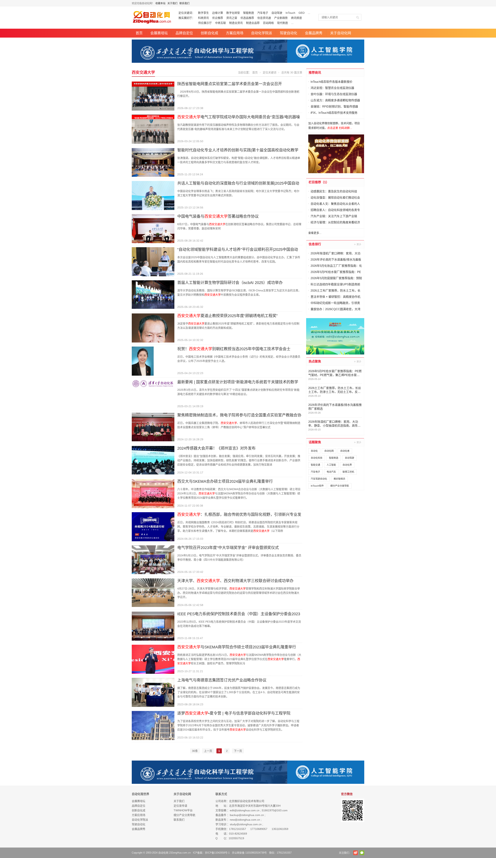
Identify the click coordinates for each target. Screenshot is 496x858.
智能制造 (248, 12)
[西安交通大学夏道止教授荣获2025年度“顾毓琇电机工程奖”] (153, 327)
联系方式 (221, 794)
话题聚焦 (315, 442)
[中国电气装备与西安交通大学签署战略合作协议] (153, 228)
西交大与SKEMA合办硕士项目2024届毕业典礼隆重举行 (225, 481)
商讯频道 (296, 17)
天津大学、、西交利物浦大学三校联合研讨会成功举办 (235, 581)
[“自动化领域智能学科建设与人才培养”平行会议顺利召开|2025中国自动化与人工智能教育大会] (153, 261)
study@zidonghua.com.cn (246, 824)
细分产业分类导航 (339, 486)
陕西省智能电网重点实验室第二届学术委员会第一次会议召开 (229, 84)
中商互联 (220, 22)
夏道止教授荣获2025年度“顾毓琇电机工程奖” (227, 316)
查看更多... (314, 232)
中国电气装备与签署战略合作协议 (218, 216)
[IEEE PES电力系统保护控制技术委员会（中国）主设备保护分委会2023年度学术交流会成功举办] (153, 625)
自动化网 (329, 451)
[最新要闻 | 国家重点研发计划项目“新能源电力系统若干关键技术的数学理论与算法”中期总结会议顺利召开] (153, 383)
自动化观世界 (140, 794)
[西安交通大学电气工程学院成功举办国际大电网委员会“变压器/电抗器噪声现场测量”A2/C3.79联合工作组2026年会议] (153, 129)
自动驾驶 (276, 12)
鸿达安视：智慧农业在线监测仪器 (332, 88)
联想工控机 (348, 472)
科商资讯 (203, 17)
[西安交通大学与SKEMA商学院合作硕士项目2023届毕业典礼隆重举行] (153, 659)
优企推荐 (217, 17)
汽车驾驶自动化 (319, 479)
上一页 (208, 750)
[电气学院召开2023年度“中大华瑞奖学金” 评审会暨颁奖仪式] (153, 559)
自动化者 (345, 451)
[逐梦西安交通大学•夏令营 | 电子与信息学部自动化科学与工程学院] (153, 725)
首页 (139, 33)
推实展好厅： (186, 17)
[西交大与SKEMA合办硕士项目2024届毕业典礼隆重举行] (153, 493)
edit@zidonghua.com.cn (244, 810)
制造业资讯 (236, 22)
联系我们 (184, 3)
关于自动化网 (340, 33)
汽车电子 (262, 12)
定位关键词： (186, 12)
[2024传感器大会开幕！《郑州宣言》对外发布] (153, 459)
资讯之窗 (231, 17)
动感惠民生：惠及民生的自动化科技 (334, 191)
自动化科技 (316, 458)
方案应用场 (234, 33)
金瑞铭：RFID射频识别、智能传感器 (334, 106)
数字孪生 (203, 12)
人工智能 (331, 465)
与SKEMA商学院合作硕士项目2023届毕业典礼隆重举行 (236, 647)
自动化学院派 (261, 33)
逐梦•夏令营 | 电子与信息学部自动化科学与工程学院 (233, 713)
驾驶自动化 (288, 33)
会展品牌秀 (313, 33)
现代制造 (282, 22)
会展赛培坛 (159, 33)
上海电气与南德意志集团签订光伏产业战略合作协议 (221, 680)
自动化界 (347, 465)
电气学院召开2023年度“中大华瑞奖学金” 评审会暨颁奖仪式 (228, 548)
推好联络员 (339, 479)
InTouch (290, 12)
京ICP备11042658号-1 (217, 852)
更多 (358, 244)
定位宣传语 (180, 805)
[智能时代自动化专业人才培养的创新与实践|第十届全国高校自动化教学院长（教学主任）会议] (153, 162)
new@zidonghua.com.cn (245, 819)
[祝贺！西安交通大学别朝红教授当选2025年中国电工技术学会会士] (143, 360)
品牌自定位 (184, 33)
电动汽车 (331, 472)
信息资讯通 (264, 17)
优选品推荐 (247, 17)
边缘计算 (217, 12)
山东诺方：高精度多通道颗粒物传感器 (335, 100)
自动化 (314, 451)
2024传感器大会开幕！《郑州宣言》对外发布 (216, 448)
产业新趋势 (281, 17)
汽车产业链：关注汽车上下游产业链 (334, 216)
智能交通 (315, 465)
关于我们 (172, 3)
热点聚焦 (315, 361)
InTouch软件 (317, 486)
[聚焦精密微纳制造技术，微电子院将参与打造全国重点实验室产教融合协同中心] (153, 426)
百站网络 (268, 22)
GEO (302, 12)
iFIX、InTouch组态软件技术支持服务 (334, 112)
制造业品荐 (253, 22)
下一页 (238, 750)
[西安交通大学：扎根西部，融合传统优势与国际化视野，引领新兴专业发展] (153, 526)
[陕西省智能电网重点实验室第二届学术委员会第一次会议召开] (153, 95)
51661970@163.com (275, 810)
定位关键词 (269, 72)
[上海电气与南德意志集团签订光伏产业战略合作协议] (153, 692)
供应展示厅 (195, 22)
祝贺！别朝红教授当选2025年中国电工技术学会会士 (233, 349)
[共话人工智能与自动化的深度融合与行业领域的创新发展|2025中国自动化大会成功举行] (153, 195)
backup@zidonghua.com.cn (247, 815)
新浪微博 (355, 852)
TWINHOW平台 (183, 810)
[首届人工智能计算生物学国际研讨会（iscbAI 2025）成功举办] (153, 294)
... (309, 12)
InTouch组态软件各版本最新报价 (331, 81)
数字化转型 (233, 12)
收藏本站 (160, 3)
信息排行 (315, 244)
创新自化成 (209, 33)
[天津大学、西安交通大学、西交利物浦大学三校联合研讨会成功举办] (153, 592)
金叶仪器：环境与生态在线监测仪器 (334, 94)
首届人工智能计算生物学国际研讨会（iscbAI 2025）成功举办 (230, 283)
